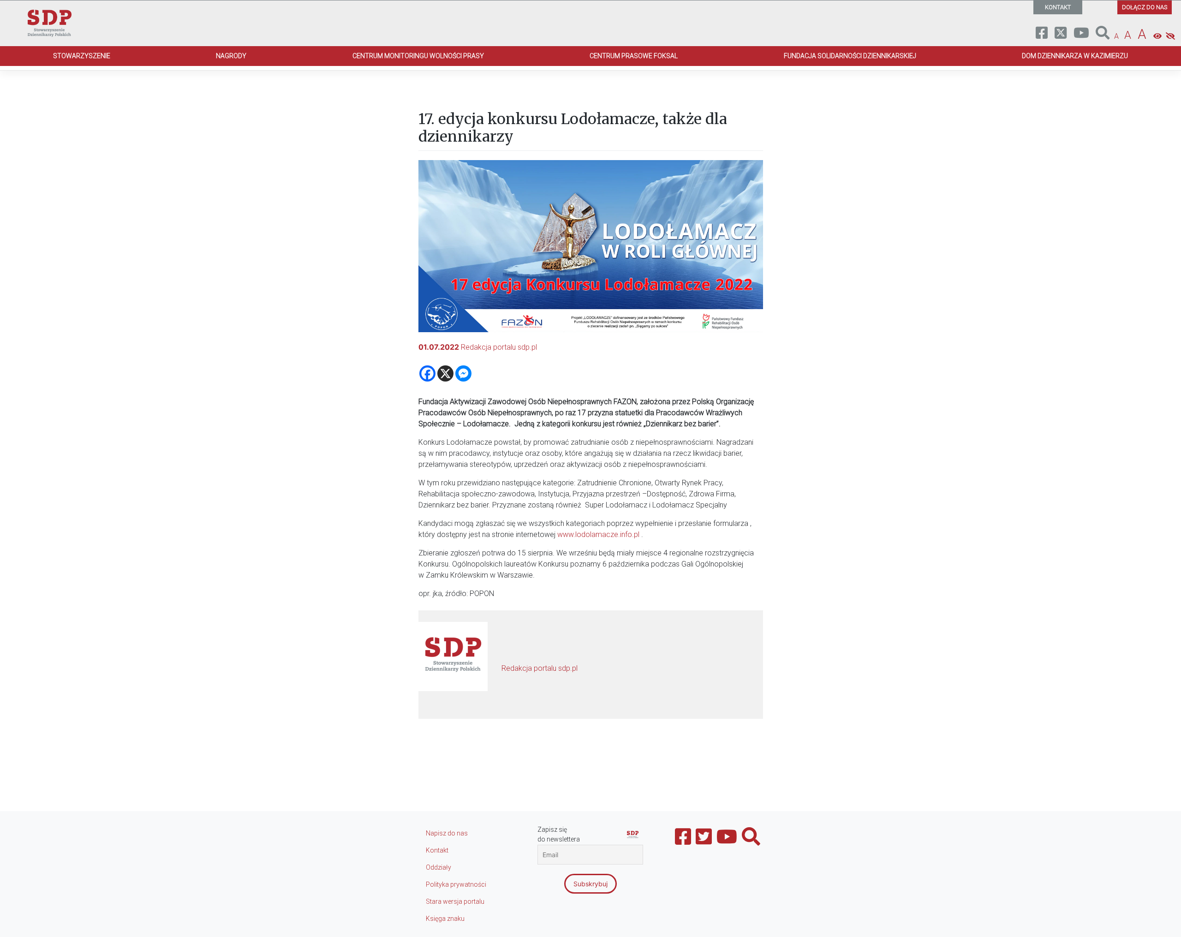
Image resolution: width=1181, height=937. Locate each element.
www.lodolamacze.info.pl (598, 534)
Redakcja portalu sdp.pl (499, 347)
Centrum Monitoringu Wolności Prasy (418, 56)
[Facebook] (427, 373)
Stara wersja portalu (455, 901)
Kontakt (437, 850)
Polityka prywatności (456, 884)
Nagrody (231, 56)
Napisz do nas (447, 833)
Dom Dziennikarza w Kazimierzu (1075, 56)
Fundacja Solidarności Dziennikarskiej (850, 56)
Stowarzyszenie (81, 56)
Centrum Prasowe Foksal (634, 56)
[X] (445, 373)
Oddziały (438, 867)
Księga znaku (445, 918)
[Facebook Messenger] (463, 373)
